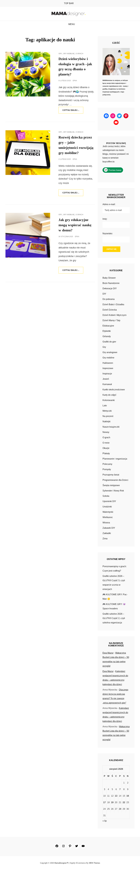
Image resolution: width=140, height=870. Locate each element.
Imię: (105, 219)
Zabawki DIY (109, 528)
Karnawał (107, 384)
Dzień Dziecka (110, 310)
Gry (60, 54)
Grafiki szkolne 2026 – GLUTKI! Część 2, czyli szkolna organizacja (114, 618)
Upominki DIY (109, 501)
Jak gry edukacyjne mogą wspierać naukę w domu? (75, 225)
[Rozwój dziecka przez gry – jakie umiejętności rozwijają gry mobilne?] (27, 152)
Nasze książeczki (111, 427)
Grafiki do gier (109, 342)
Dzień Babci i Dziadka (113, 304)
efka (75, 81)
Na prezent (108, 416)
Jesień (106, 379)
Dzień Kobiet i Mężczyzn (114, 315)
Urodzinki (107, 506)
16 (127, 796)
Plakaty (106, 453)
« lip (105, 821)
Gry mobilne (69, 54)
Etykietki (107, 331)
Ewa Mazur (108, 653)
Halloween (108, 363)
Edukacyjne (108, 326)
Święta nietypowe (111, 485)
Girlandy (107, 336)
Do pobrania (109, 299)
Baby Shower (109, 278)
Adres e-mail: (109, 204)
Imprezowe (108, 368)
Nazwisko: (108, 233)
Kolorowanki (109, 400)
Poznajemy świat (111, 475)
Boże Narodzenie (111, 283)
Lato (105, 405)
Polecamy (107, 464)
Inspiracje (107, 373)
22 (124, 802)
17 (104, 802)
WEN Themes (94, 863)
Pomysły (107, 469)
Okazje (106, 448)
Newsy (106, 432)
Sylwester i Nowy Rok (113, 491)
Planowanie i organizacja (115, 459)
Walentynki (108, 512)
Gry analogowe (110, 352)
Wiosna (106, 522)
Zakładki (107, 533)
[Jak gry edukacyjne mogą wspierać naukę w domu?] (27, 235)
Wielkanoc (108, 517)
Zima (105, 538)
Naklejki (106, 421)
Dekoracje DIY (110, 288)
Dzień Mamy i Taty (111, 320)
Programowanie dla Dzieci (115, 480)
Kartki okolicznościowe (114, 389)
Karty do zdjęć (109, 395)
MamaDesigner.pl (61, 863)
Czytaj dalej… (72, 111)
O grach (79, 54)
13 (116, 796)
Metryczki (107, 411)
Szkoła (106, 496)
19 (112, 802)
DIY (104, 294)
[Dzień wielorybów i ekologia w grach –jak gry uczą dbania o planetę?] (27, 74)
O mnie (106, 443)
